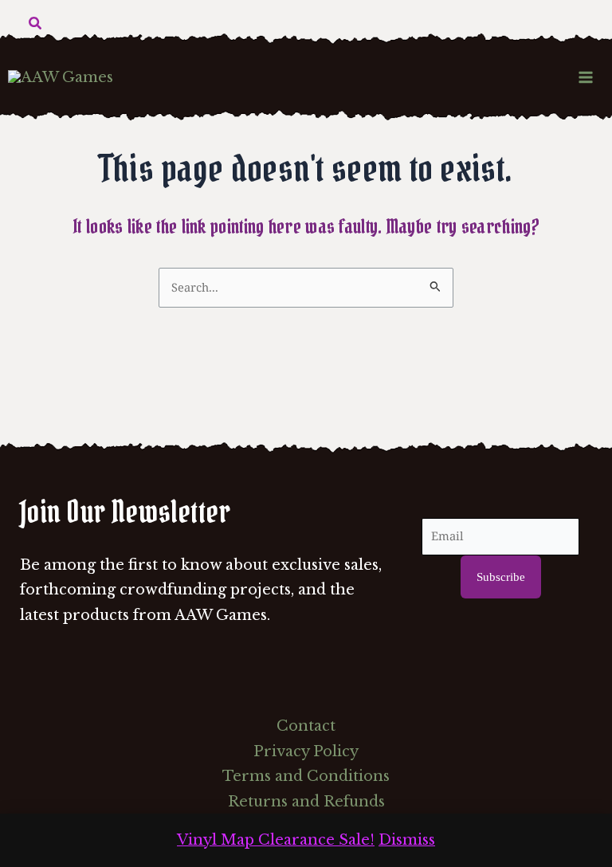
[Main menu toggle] (586, 77)
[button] (36, 24)
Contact (306, 726)
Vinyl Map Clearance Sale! (276, 840)
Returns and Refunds (306, 801)
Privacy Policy (306, 751)
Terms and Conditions (306, 776)
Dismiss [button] (407, 840)
